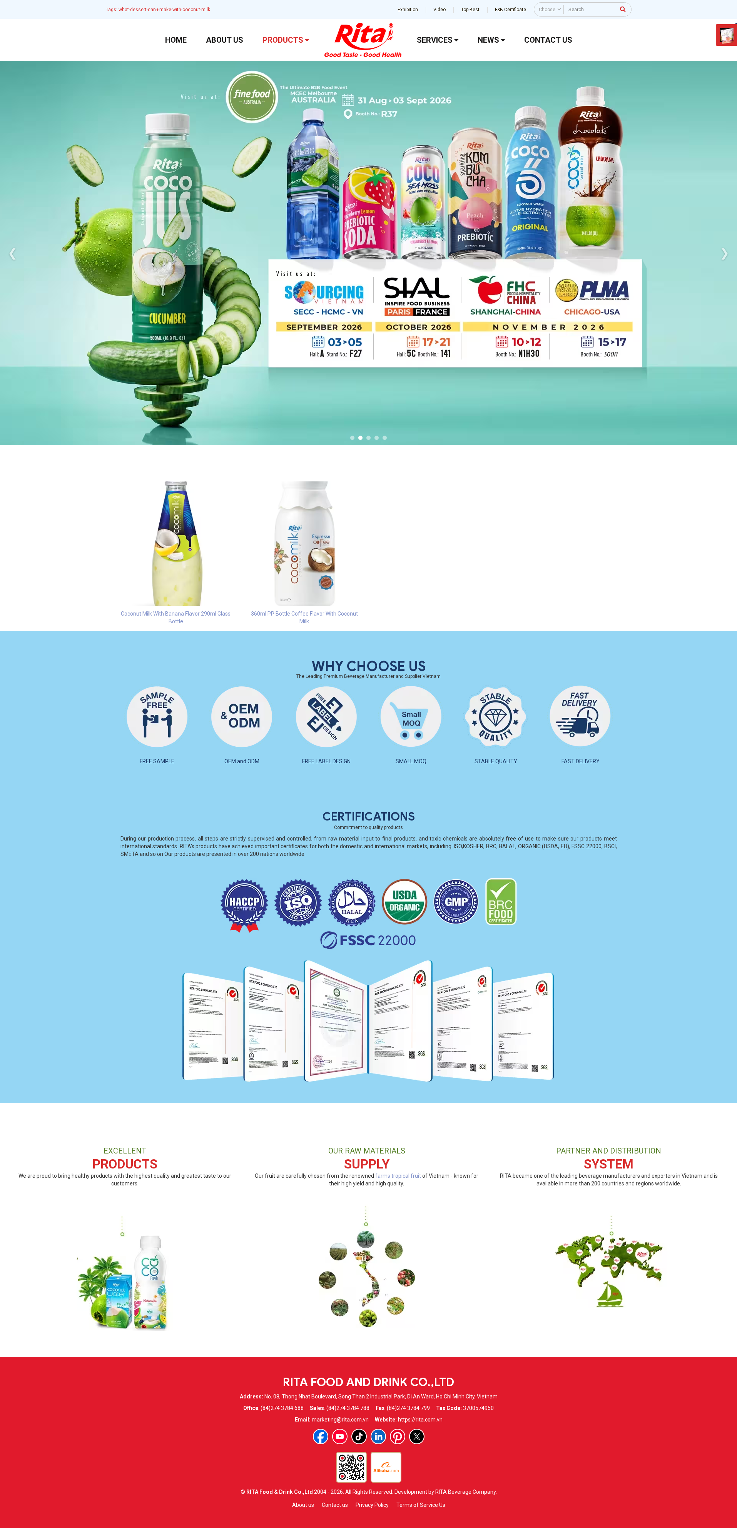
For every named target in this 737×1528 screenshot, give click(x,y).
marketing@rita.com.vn (340, 1419)
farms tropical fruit (398, 1176)
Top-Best (470, 9)
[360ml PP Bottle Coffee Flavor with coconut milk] (304, 543)
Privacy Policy (372, 1505)
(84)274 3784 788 (347, 1408)
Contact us (335, 1505)
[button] (352, 438)
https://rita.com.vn (420, 1419)
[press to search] (623, 8)
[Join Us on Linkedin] (378, 1436)
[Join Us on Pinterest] (397, 1436)
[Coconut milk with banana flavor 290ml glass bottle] (176, 543)
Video (439, 9)
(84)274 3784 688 (282, 1408)
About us (303, 1505)
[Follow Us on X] (416, 1436)
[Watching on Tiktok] (359, 1436)
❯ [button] (724, 253)
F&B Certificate (510, 9)
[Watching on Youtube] (340, 1436)
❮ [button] (12, 253)
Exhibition (408, 9)
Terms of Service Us (420, 1505)
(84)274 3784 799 (408, 1408)
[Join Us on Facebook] (320, 1436)
